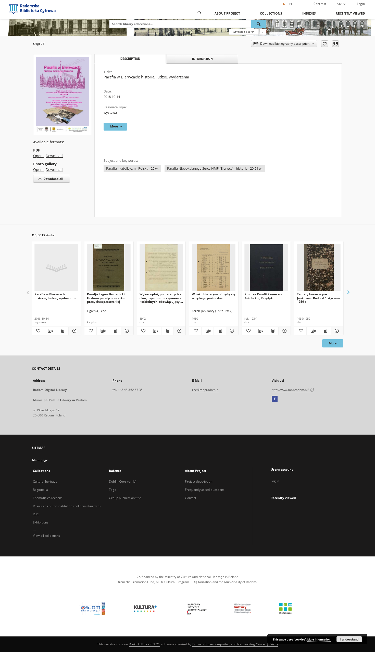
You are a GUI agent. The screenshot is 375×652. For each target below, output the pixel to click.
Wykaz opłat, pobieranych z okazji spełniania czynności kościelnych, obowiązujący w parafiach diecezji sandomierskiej (161, 298)
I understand (349, 639)
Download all (53, 179)
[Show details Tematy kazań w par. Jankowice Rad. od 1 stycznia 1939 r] (336, 331)
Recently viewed (350, 13)
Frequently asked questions (204, 489)
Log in (275, 481)
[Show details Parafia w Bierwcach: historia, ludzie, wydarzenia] (74, 331)
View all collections (46, 535)
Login (361, 4)
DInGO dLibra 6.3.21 (144, 644)
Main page (40, 460)
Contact (190, 498)
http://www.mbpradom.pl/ (290, 390)
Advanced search (243, 31)
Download (54, 155)
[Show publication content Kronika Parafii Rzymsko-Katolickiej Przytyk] (272, 331)
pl (291, 4)
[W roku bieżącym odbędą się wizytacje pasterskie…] (213, 268)
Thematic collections (47, 498)
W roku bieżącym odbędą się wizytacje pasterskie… (213, 296)
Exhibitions (40, 522)
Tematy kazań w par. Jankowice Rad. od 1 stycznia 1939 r (318, 298)
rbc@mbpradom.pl (205, 390)
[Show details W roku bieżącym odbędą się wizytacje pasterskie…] (231, 331)
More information (319, 639)
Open (38, 155)
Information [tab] (202, 59)
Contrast (320, 4)
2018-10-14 (112, 97)
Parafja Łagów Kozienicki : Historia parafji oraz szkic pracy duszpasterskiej (106, 298)
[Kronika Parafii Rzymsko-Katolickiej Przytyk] (266, 268)
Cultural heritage (45, 481)
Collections (271, 13)
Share (341, 4)
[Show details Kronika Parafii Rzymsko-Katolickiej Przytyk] (284, 331)
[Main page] (199, 13)
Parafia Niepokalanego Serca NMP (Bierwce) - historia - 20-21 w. (214, 168)
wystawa (110, 112)
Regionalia (40, 489)
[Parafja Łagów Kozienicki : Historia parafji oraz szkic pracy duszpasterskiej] (108, 268)
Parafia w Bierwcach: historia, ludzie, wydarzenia (55, 296)
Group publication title (125, 498)
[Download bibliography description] (50, 331)
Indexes (309, 13)
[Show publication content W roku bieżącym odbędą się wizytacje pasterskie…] (220, 331)
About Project (227, 13)
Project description (198, 481)
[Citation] (335, 43)
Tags (112, 489)
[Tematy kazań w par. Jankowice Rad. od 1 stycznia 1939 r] (318, 268)
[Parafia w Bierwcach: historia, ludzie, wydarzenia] (62, 94)
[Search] (258, 24)
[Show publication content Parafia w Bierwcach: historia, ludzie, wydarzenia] (62, 331)
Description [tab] (130, 59)
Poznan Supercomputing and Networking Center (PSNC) (235, 644)
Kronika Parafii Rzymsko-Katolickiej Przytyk (263, 296)
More (332, 343)
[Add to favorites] (324, 43)
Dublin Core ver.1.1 (123, 481)
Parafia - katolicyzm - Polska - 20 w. (132, 168)
